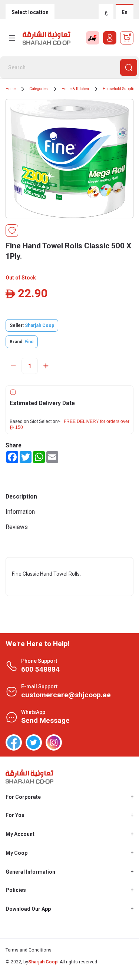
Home (11, 88)
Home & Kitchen (75, 88)
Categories (38, 88)
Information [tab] (20, 511)
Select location (30, 12)
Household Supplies (120, 88)
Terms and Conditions (29, 950)
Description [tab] (21, 496)
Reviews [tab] (17, 526)
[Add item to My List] (12, 230)
